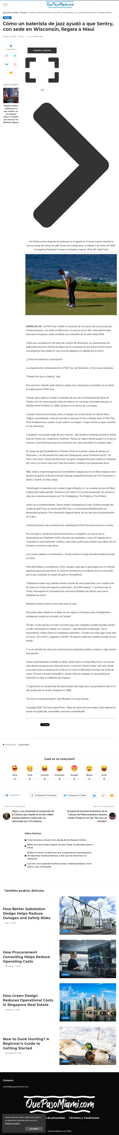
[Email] (10, 72)
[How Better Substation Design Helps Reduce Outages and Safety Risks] (87, 915)
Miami (7, 18)
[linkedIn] (6, 64)
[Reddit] (15, 64)
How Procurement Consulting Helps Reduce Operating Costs (26, 956)
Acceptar (34, 1129)
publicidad (38, 36)
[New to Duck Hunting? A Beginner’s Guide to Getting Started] (87, 1046)
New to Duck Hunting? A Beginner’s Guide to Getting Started (26, 1043)
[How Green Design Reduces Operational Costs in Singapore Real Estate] (87, 1002)
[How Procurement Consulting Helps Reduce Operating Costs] (87, 959)
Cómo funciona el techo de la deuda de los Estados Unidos (56, 840)
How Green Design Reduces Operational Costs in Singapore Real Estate (28, 1000)
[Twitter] (15, 55)
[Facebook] (6, 55)
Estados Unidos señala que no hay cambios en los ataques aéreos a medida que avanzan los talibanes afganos (11, 114)
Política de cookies (12, 1123)
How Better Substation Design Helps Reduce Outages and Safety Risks (26, 913)
